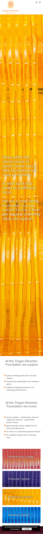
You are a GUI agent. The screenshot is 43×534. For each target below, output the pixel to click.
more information (15, 529)
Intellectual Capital (19, 497)
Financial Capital (18, 479)
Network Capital (18, 515)
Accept (27, 529)
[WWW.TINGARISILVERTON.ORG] (10, 7)
